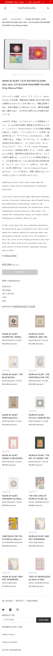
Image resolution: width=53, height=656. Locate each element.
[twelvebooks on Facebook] (10, 610)
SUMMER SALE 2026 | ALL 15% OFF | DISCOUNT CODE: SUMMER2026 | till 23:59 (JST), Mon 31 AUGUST (24, 2)
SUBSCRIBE (43, 620)
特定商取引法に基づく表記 (12, 627)
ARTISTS (20, 601)
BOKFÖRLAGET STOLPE (24, 306)
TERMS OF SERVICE (9, 642)
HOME (4, 19)
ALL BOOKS (16, 19)
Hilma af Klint (11, 256)
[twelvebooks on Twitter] (3, 610)
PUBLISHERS (32, 601)
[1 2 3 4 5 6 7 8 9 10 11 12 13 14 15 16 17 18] (26, 54)
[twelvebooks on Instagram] (17, 610)
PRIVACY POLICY (8, 634)
